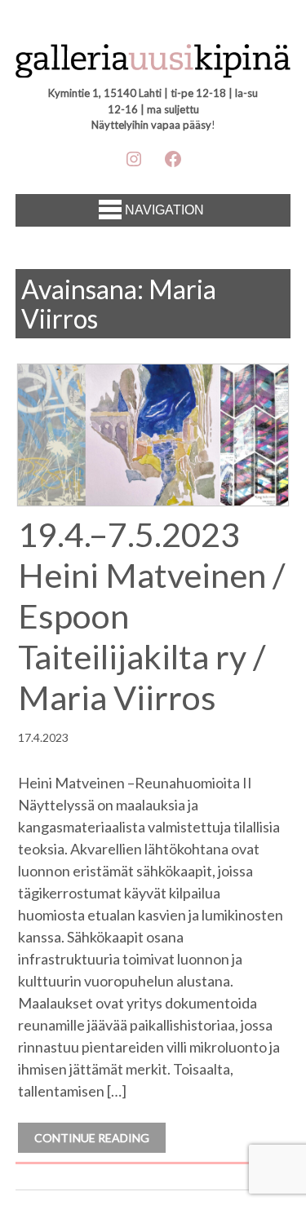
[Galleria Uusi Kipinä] (153, 62)
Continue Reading (91, 1138)
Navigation (164, 210)
